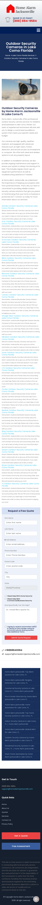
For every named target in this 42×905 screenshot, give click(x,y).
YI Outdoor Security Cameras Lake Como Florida (20, 484)
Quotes (5, 812)
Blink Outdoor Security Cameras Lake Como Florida (19, 259)
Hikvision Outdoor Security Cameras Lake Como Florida (20, 338)
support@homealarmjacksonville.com (22, 654)
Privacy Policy (7, 824)
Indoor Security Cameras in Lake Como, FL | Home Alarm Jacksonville (20, 722)
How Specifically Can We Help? (17, 605)
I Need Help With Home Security (19, 596)
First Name (9, 518)
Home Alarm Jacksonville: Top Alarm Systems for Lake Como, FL (19, 673)
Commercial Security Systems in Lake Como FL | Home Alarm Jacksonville (20, 689)
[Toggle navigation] (38, 30)
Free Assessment (21, 846)
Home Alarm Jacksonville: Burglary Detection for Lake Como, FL (18, 681)
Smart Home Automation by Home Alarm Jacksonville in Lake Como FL (19, 755)
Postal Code (9, 561)
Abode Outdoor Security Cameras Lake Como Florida (20, 207)
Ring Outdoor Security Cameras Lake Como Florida (18, 432)
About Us (5, 808)
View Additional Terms (15, 632)
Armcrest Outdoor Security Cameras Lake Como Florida (19, 240)
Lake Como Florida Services (23, 55)
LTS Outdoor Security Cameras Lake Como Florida (18, 369)
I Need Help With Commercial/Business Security (19, 599)
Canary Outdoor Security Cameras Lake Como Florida (20, 295)
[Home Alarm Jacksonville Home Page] (21, 8)
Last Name (9, 529)
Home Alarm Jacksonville (24, 897)
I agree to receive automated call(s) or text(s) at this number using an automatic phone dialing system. (22, 629)
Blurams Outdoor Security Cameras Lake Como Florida (20, 274)
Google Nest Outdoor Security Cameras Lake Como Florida (20, 317)
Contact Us (6, 820)
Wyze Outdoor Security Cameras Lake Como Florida (19, 466)
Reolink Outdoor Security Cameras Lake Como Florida (20, 411)
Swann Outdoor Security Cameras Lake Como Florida (20, 450)
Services (5, 816)
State (7, 583)
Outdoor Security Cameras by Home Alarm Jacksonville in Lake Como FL (19, 738)
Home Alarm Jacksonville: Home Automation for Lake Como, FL (17, 706)
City (6, 572)
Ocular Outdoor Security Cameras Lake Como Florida (20, 390)
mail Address (10, 540)
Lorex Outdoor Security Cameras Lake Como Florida (19, 353)
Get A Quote (21, 835)
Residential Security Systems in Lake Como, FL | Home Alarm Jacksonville (19, 747)
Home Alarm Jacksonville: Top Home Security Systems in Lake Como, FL (19, 714)
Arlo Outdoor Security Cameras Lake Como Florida (18, 222)
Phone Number (11, 551)
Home (7, 55)
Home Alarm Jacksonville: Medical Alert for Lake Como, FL (20, 730)
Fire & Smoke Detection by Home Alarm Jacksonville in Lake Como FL (21, 697)
